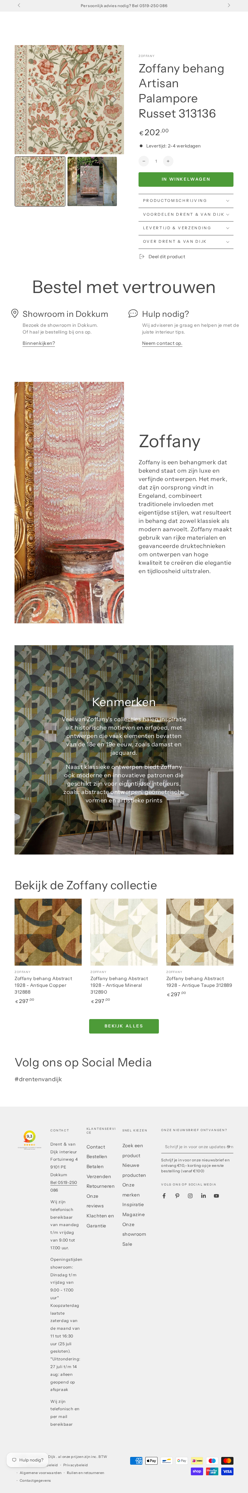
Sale (127, 1244)
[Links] (20, 6)
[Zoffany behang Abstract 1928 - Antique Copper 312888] (48, 932)
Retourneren (101, 1186)
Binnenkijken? (39, 343)
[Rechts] (228, 6)
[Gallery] (69, 127)
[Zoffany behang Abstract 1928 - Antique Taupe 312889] (199, 932)
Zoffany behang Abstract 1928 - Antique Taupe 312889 (199, 982)
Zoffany (147, 56)
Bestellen (97, 1156)
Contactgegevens (35, 1481)
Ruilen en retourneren (85, 1473)
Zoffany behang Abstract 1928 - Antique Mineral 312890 (119, 985)
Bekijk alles (124, 1025)
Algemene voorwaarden (41, 1473)
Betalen (95, 1166)
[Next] (114, 99)
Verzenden (99, 1176)
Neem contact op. (162, 343)
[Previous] (24, 99)
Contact (96, 1147)
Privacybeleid (75, 1465)
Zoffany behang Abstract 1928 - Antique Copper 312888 (43, 985)
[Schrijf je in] (230, 1146)
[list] (124, 331)
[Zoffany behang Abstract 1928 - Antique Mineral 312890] (124, 932)
